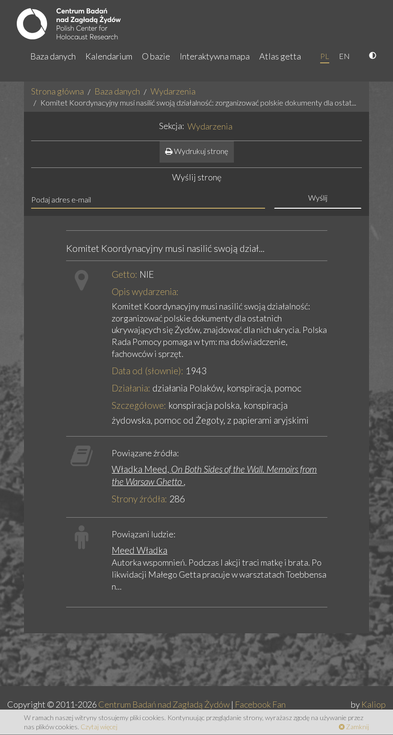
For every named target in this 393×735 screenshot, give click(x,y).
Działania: (131, 387)
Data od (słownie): (148, 370)
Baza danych (53, 56)
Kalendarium (108, 56)
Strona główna (57, 91)
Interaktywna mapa (215, 56)
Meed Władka (139, 550)
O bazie (156, 56)
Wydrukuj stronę (200, 150)
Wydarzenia (173, 91)
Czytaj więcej (99, 727)
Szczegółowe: (139, 405)
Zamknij (357, 727)
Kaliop (373, 704)
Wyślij (317, 197)
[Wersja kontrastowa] (373, 56)
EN (344, 55)
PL (324, 55)
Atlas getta (280, 56)
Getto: (125, 274)
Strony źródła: (139, 498)
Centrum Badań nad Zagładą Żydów (164, 704)
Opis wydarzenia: (145, 291)
